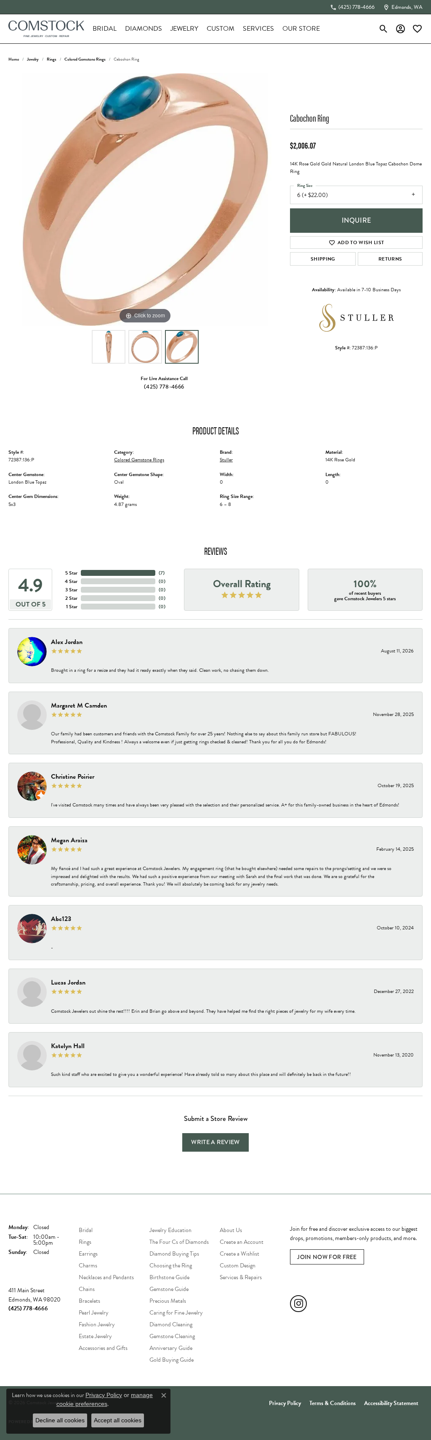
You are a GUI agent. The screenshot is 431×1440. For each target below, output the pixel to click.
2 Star (71, 598)
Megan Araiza (69, 840)
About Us (231, 1230)
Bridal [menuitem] (86, 1230)
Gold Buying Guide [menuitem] (171, 1359)
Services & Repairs (241, 1277)
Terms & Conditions (332, 1403)
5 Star (71, 573)
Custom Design (237, 1265)
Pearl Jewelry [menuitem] (94, 1312)
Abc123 (61, 919)
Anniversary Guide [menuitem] (170, 1348)
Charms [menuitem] (88, 1265)
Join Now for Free (327, 1257)
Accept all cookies (117, 1420)
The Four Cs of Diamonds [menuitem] (179, 1242)
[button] (383, 28)
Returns (390, 259)
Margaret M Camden (79, 705)
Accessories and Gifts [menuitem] (103, 1348)
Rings (51, 59)
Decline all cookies (60, 1420)
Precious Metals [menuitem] (167, 1300)
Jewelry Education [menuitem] (170, 1230)
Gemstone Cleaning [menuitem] (172, 1336)
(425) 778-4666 (164, 386)
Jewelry (184, 29)
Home (13, 59)
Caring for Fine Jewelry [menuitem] (176, 1312)
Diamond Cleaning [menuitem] (170, 1324)
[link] (352, 7)
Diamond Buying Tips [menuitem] (174, 1253)
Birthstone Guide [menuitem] (169, 1277)
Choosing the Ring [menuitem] (170, 1265)
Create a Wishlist (239, 1253)
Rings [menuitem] (85, 1242)
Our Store (301, 29)
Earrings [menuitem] (88, 1253)
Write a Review (215, 1142)
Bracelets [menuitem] (89, 1300)
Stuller (226, 459)
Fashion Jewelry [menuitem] (97, 1324)
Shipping (323, 259)
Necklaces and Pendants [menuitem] (106, 1277)
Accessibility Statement (391, 1403)
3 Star (71, 590)
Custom (220, 29)
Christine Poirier (72, 777)
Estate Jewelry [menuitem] (95, 1336)
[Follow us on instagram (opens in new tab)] (298, 1303)
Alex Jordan (66, 642)
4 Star (71, 581)
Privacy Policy (285, 1403)
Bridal (105, 29)
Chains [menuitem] (87, 1289)
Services (258, 29)
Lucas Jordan (68, 982)
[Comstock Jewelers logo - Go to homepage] (46, 28)
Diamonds (143, 29)
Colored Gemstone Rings (85, 59)
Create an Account (241, 1242)
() (162, 573)
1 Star (71, 606)
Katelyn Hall (68, 1046)
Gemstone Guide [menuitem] (169, 1289)
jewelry (33, 59)
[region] (145, 199)
